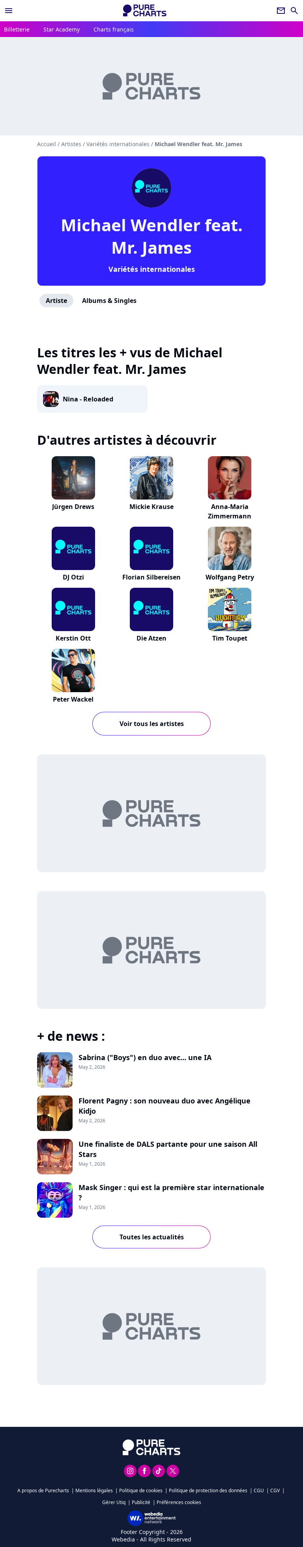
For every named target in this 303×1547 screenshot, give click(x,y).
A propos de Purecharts (43, 1490)
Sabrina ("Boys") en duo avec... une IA (145, 1057)
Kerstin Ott (73, 638)
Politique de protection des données (208, 1490)
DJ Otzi (73, 577)
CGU (259, 1490)
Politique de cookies (141, 1490)
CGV (275, 1490)
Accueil (46, 144)
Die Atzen (151, 638)
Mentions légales (94, 1490)
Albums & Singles (109, 300)
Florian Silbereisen (151, 577)
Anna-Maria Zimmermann (229, 511)
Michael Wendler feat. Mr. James (152, 236)
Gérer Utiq (113, 1502)
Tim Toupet (229, 638)
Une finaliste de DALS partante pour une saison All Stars (168, 1149)
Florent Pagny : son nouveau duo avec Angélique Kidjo (165, 1106)
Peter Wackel (73, 699)
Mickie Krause (151, 506)
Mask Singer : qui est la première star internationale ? (171, 1192)
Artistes (71, 144)
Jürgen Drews (73, 506)
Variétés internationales (151, 269)
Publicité (141, 1502)
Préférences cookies (179, 1502)
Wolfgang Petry (230, 577)
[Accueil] (144, 10)
